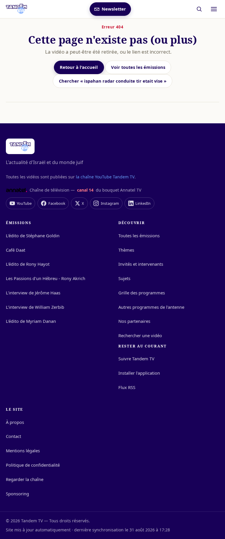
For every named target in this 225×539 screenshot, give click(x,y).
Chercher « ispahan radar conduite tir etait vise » (112, 81)
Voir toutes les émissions (138, 67)
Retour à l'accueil (79, 67)
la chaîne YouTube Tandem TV (105, 177)
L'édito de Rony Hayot (28, 264)
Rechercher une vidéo (140, 335)
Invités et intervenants (140, 264)
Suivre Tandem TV (136, 358)
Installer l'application (139, 373)
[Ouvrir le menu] (214, 9)
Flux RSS (126, 387)
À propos (15, 422)
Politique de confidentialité (33, 465)
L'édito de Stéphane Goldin (32, 235)
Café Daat (15, 250)
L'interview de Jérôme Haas (33, 293)
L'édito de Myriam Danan (31, 321)
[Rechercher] (199, 9)
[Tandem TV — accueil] (16, 9)
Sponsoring (17, 494)
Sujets (124, 278)
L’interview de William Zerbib (35, 307)
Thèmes (126, 250)
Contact (13, 436)
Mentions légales (23, 450)
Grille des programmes (141, 293)
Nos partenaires (134, 321)
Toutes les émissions (139, 235)
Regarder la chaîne (24, 479)
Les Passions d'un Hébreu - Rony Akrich (45, 278)
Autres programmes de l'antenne (151, 307)
